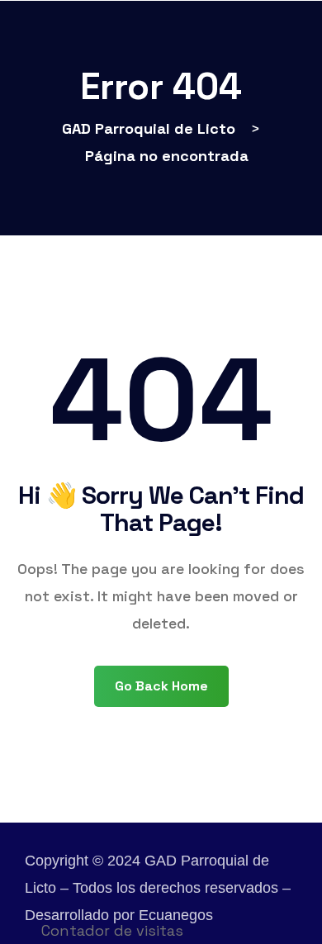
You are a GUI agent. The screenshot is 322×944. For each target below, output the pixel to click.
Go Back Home (161, 686)
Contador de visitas (112, 930)
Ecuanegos (176, 915)
